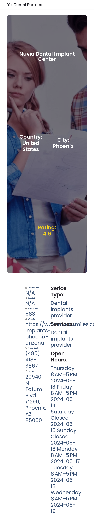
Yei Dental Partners (25, 4)
